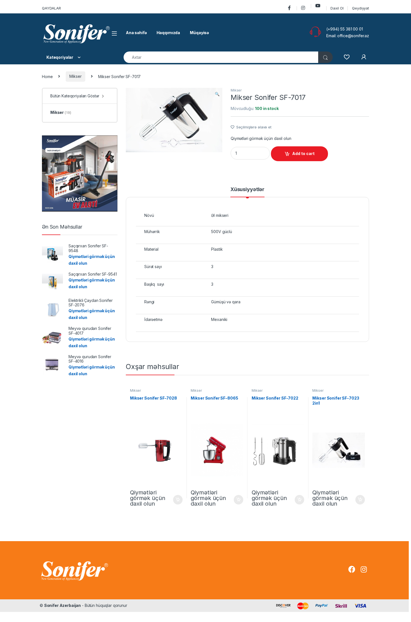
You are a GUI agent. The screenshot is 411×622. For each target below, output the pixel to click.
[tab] (247, 192)
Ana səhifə (136, 32)
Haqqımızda (168, 32)
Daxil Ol (336, 8)
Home (47, 76)
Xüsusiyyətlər (247, 189)
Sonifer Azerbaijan (62, 605)
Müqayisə (199, 32)
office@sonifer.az (353, 35)
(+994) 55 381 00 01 (344, 29)
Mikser (75, 76)
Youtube (318, 5)
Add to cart (303, 153)
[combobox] (221, 57)
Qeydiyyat (360, 8)
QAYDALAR (51, 8)
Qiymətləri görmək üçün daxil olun (261, 138)
